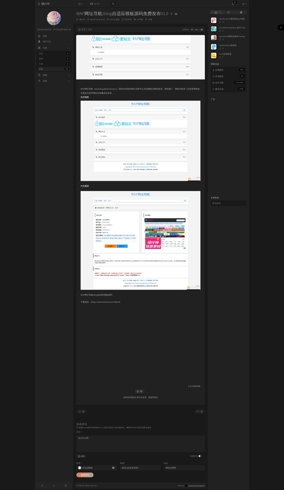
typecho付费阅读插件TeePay (232, 36)
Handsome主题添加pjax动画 (232, 18)
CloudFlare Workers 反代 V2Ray (233, 27)
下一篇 (200, 411)
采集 (53, 69)
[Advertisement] (140, 343)
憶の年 (82, 19)
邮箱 (123, 463)
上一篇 (81, 411)
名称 (79, 463)
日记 (53, 53)
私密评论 (194, 456)
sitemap (181, 485)
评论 (79, 432)
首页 (83, 29)
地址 (166, 463)
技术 (53, 58)
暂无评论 (128, 19)
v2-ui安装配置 (225, 54)
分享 (53, 64)
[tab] (216, 12)
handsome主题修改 (228, 45)
